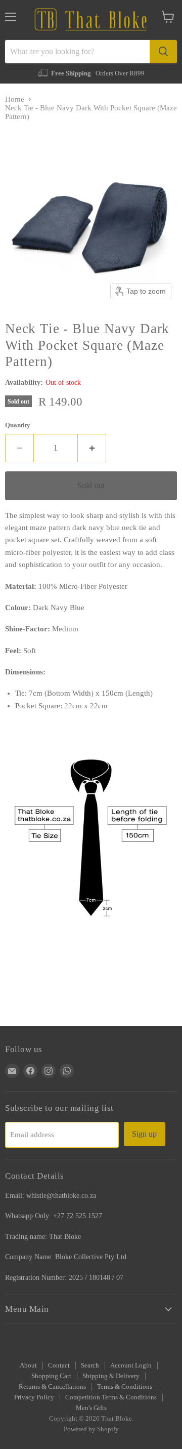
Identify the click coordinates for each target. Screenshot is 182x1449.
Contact (59, 1365)
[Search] (163, 51)
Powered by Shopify (91, 1429)
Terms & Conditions (124, 1386)
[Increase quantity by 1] (92, 448)
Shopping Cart (51, 1376)
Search (90, 1365)
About (28, 1365)
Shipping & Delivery (111, 1376)
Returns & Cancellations (52, 1386)
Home (14, 99)
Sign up (144, 1134)
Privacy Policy (34, 1397)
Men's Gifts (91, 1408)
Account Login (131, 1365)
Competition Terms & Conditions (111, 1397)
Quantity (17, 425)
